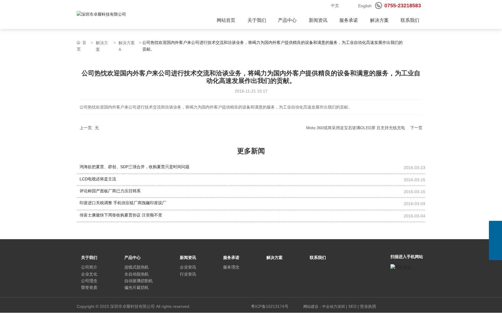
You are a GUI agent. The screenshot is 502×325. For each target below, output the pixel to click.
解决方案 (102, 46)
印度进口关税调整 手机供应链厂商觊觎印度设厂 (123, 202)
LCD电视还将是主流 (98, 179)
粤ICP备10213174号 (269, 306)
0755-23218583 (402, 5)
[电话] (495, 240)
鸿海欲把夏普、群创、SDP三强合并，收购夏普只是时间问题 (134, 166)
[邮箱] (495, 227)
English (365, 5)
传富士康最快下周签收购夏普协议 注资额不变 (121, 215)
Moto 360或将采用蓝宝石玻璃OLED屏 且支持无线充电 (355, 127)
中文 (335, 5)
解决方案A (127, 46)
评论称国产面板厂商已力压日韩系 (110, 191)
